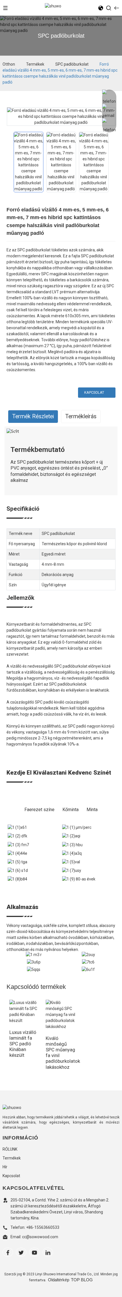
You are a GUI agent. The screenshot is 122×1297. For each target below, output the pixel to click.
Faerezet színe (39, 809)
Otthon (9, 64)
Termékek (35, 64)
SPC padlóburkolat (72, 64)
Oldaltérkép (58, 1279)
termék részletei (33, 416)
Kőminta (70, 809)
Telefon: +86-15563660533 (34, 1227)
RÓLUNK (10, 1149)
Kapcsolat (94, 392)
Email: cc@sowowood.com (34, 1237)
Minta (92, 809)
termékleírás (80, 416)
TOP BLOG (82, 1279)
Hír (5, 1167)
